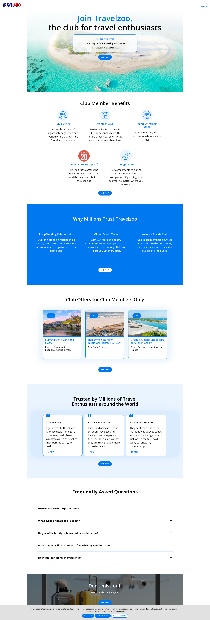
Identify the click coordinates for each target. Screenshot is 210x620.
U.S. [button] (206, 3)
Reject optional (103, 616)
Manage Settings (119, 616)
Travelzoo (11, 5)
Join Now (105, 57)
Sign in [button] (204, 6)
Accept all (88, 616)
